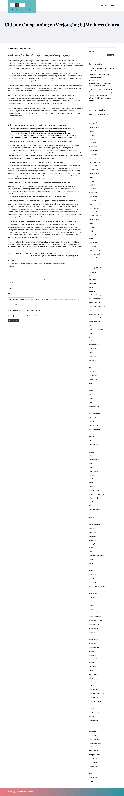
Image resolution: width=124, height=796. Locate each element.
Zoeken (92, 51)
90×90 (91, 287)
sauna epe (92, 632)
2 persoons (93, 276)
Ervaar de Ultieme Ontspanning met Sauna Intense (100, 76)
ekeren (91, 448)
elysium (91, 452)
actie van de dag (95, 295)
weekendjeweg (94, 739)
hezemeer (92, 475)
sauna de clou (94, 624)
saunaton (92, 655)
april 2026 (92, 143)
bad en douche (94, 345)
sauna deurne (94, 628)
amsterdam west (95, 326)
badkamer (92, 349)
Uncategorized (94, 712)
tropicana (92, 705)
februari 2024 (93, 242)
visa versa (92, 728)
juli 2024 (91, 223)
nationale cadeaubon (96, 555)
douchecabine (94, 425)
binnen (91, 372)
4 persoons (93, 283)
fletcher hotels (94, 460)
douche (91, 421)
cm (90, 395)
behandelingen (31, 242)
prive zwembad (94, 590)
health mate (93, 471)
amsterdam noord (95, 314)
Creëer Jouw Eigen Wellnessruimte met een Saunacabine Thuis (101, 69)
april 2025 (92, 189)
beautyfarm (93, 356)
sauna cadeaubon (95, 621)
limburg (91, 529)
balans (22, 242)
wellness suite (94, 751)
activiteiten (16, 242)
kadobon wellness (95, 509)
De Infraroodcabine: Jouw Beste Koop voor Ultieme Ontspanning (100, 90)
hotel (91, 479)
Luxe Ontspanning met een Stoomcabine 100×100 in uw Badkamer (32, 254)
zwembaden (77, 246)
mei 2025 (92, 185)
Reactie (11, 267)
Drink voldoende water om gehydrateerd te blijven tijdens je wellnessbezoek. (38, 131)
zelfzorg (70, 246)
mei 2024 (92, 231)
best (90, 368)
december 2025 (94, 158)
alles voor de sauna (96, 299)
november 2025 (94, 162)
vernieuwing (44, 246)
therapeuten (26, 246)
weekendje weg (94, 735)
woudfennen (93, 766)
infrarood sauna (94, 490)
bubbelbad (93, 379)
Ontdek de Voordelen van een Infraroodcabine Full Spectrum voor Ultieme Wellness (100, 83)
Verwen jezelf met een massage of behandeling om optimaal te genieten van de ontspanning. (44, 137)
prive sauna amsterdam (97, 586)
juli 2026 (91, 131)
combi (91, 398)
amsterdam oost (95, 318)
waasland (92, 732)
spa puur (92, 663)
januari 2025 (93, 200)
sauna (91, 609)
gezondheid (60, 242)
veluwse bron (93, 716)
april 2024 (92, 235)
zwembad (92, 781)
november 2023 (94, 254)
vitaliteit (52, 246)
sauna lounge (93, 640)
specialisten (65, 244)
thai (90, 686)
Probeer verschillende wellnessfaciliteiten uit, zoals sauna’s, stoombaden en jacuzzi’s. (41, 133)
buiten (91, 383)
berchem (92, 360)
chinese (91, 391)
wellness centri (60, 246)
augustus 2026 (94, 128)
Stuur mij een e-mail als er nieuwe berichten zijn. (25, 316)
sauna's (57, 244)
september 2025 (95, 170)
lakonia (91, 517)
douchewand (93, 433)
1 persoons (92, 272)
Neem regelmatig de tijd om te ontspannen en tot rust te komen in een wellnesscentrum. (43, 129)
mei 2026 (92, 139)
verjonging (35, 246)
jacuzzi (91, 506)
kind (90, 513)
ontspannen (36, 244)
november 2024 (94, 208)
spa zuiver (92, 666)
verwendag (93, 724)
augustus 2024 (94, 220)
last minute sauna (95, 525)
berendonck (93, 364)
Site (9, 294)
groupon (92, 467)
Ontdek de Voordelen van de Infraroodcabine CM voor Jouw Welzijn (100, 98)
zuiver (91, 774)
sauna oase (93, 644)
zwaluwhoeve (93, 778)
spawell (91, 670)
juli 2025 (91, 177)
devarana (92, 418)
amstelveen (93, 310)
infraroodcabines (95, 498)
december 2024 (94, 204)
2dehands (92, 280)
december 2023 (94, 250)
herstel (67, 242)
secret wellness (94, 659)
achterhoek (93, 291)
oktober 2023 (93, 258)
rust (52, 244)
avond (91, 337)
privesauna (93, 594)
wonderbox (93, 762)
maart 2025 (93, 193)
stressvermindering (14, 246)
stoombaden (74, 244)
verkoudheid (93, 720)
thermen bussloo (95, 697)
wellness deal (93, 747)
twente (91, 709)
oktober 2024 (94, 212)
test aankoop (93, 682)
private (91, 578)
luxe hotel (92, 532)
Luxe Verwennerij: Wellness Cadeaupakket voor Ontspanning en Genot (57, 256)
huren (91, 486)
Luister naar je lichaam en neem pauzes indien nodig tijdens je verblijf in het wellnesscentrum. (44, 135)
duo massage (93, 444)
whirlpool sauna (94, 755)
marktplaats (93, 544)
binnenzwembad (95, 375)
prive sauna (93, 582)
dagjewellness (94, 406)
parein (91, 563)
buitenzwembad (94, 387)
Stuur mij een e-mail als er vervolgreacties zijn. (24, 310)
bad (90, 341)
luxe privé (92, 540)
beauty (91, 352)
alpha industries (94, 303)
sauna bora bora (95, 617)
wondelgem (93, 758)
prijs (90, 567)
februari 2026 (93, 151)
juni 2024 (92, 227)
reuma (91, 605)
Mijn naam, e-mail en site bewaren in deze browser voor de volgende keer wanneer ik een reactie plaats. (43, 300)
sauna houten (94, 636)
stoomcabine (93, 674)
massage (92, 548)
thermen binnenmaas (96, 693)
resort (91, 601)
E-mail (10, 288)
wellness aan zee (95, 743)
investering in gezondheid (17, 244)
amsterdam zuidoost (96, 329)
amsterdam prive (95, 322)
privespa (92, 598)
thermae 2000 (94, 689)
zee (90, 770)
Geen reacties (29, 48)
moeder (92, 552)
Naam (10, 283)
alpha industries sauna (97, 306)
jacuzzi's (29, 244)
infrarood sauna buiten (97, 494)
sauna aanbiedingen (96, 613)
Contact (113, 5)
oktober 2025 (93, 166)
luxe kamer (93, 536)
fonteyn (91, 463)
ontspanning (46, 244)
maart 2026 (93, 147)
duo (90, 440)
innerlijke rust (75, 242)
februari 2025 (93, 197)
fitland (91, 456)
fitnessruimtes (50, 242)
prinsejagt (92, 575)
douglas (91, 437)
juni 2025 (92, 181)
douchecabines (94, 429)
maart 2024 (93, 239)
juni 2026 (92, 135)
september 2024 (95, 216)
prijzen (91, 571)
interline (92, 502)
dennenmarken (94, 414)
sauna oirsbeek (94, 647)
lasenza (91, 521)
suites (91, 678)
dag (90, 402)
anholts (91, 333)
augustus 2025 (94, 174)
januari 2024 (93, 246)
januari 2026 (93, 154)
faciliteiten (41, 242)
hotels (91, 483)
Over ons (103, 5)
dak (90, 410)
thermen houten (95, 701)
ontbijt (91, 559)
